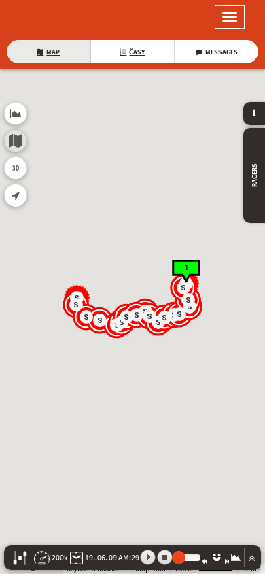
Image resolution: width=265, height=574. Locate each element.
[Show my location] (15, 195)
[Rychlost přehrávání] (42, 558)
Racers (254, 176)
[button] (184, 288)
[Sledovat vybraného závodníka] (217, 557)
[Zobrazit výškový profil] (236, 557)
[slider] (179, 557)
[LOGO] (54, 17)
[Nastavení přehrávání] (20, 558)
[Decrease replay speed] (204, 561)
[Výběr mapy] (15, 140)
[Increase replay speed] (227, 561)
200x (59, 558)
